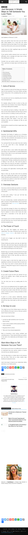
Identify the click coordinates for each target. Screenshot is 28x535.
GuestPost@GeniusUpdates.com (7, 532)
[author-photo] (14, 392)
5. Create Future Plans (6, 78)
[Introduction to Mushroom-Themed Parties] (4, 413)
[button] (2, 2)
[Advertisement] (14, 448)
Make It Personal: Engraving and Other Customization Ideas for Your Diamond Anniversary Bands (17, 420)
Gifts (10, 4)
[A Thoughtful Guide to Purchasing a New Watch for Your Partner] (4, 426)
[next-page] (4, 431)
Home (2, 4)
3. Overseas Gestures (6, 75)
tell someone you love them (10, 374)
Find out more (15, 203)
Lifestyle (6, 4)
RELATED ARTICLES (6, 408)
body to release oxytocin (7, 233)
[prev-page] (2, 431)
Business (19, 529)
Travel (9, 529)
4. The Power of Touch (7, 76)
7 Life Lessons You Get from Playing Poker (7, 380)
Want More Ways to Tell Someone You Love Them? (12, 81)
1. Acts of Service (5, 72)
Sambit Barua (4, 16)
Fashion (23, 529)
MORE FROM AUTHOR (16, 408)
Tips (16, 529)
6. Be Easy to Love (6, 79)
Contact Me (5, 529)
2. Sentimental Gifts (6, 73)
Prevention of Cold (23, 379)
